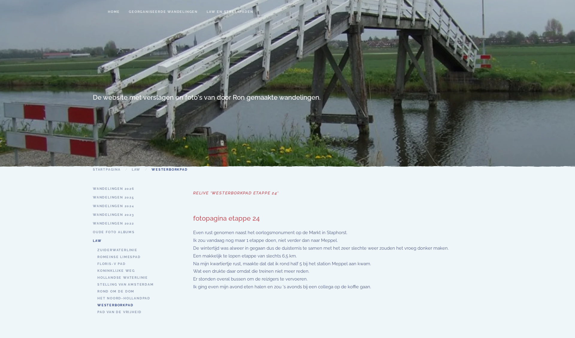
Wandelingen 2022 (113, 223)
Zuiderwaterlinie (117, 250)
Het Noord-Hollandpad (123, 298)
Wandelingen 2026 (113, 189)
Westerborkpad (115, 305)
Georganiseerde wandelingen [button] (163, 12)
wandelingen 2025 (113, 197)
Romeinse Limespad (119, 257)
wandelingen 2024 (113, 206)
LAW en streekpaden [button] (230, 12)
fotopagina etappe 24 (226, 218)
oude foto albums (114, 232)
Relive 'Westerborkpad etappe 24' (236, 193)
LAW (97, 241)
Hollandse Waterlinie (122, 278)
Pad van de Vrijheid (119, 312)
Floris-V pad (111, 264)
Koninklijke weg (116, 271)
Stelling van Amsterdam (125, 285)
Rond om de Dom (115, 291)
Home (114, 12)
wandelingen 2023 (113, 215)
